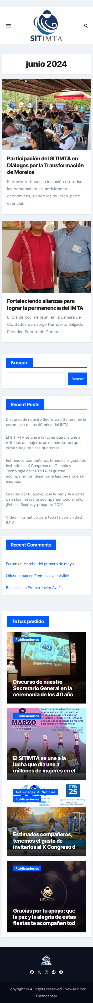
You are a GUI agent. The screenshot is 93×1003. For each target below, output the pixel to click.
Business (13, 587)
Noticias (48, 792)
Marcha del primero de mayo (48, 563)
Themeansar (46, 995)
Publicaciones (27, 639)
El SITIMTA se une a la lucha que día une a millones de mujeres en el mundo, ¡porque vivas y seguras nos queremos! (43, 442)
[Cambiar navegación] (8, 26)
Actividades (25, 792)
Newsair (72, 989)
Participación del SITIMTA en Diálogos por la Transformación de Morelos (45, 165)
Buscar (19, 363)
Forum (11, 563)
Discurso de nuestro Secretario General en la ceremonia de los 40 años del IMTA (46, 422)
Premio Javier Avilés (51, 575)
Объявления (17, 575)
